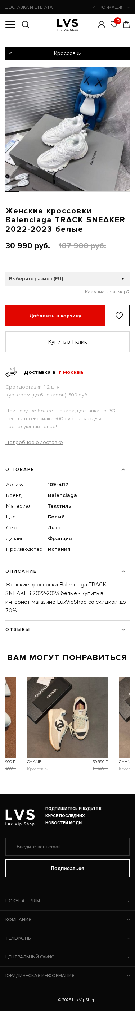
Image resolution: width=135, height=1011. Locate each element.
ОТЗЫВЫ (17, 630)
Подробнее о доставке (34, 442)
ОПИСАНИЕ (21, 571)
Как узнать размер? (107, 291)
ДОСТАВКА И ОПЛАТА (29, 7)
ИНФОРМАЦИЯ (108, 7)
